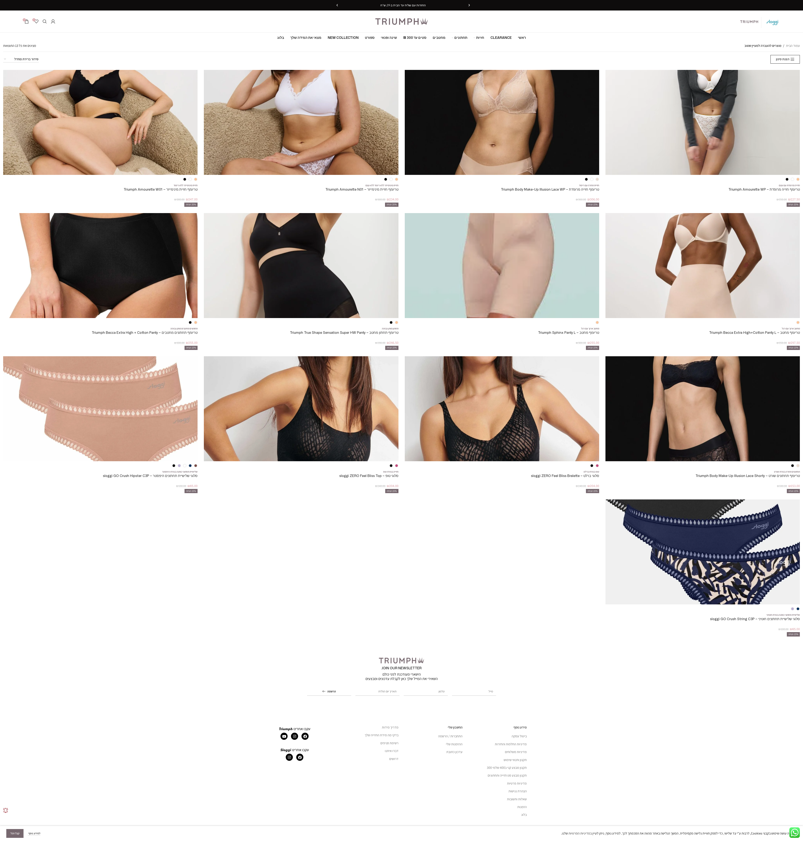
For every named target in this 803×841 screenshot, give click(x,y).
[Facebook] (305, 736)
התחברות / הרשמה (450, 736)
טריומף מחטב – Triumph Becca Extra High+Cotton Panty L (754, 332)
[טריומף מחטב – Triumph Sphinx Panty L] (502, 265)
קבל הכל (14, 833)
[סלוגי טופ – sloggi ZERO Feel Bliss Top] (301, 408)
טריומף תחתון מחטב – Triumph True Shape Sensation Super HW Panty (344, 332)
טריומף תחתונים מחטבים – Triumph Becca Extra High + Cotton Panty (145, 332)
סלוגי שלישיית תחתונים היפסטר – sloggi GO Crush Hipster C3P (150, 476)
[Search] (45, 21)
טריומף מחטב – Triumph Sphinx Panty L (568, 332)
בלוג (524, 814)
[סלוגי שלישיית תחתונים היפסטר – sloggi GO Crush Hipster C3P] (100, 408)
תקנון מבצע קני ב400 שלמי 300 (507, 767)
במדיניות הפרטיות (580, 833)
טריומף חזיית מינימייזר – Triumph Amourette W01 (161, 189)
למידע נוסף (34, 833)
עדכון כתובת (454, 752)
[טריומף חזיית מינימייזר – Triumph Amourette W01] (100, 122)
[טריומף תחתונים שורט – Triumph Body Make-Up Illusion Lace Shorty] (702, 408)
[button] (469, 5)
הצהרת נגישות (517, 791)
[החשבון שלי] (53, 21)
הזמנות (522, 806)
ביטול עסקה (519, 736)
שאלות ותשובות (517, 799)
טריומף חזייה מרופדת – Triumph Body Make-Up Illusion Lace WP (550, 189)
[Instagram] (294, 736)
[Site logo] (401, 21)
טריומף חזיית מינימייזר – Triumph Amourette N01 (361, 189)
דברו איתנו (391, 751)
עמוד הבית (793, 45)
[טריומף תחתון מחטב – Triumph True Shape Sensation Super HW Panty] (301, 265)
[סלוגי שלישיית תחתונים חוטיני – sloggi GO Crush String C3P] (702, 551)
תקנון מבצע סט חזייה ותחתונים (507, 775)
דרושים (393, 758)
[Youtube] (284, 736)
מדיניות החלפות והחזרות (511, 744)
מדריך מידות (390, 727)
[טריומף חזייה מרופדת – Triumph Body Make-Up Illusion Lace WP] (502, 122)
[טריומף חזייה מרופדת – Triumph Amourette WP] (702, 122)
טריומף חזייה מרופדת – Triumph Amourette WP (764, 189)
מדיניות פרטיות (517, 783)
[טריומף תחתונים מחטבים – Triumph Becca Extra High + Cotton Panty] (100, 265)
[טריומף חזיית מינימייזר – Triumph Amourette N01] (301, 122)
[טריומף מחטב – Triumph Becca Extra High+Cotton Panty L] (702, 265)
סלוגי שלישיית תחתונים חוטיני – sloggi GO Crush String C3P (755, 619)
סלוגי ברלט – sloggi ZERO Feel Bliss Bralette (565, 476)
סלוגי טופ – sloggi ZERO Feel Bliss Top (368, 476)
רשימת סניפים (389, 743)
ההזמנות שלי (454, 744)
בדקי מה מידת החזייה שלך (381, 735)
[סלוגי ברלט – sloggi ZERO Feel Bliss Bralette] (502, 408)
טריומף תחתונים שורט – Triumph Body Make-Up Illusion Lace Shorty (748, 476)
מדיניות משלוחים (516, 752)
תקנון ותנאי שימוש (515, 759)
